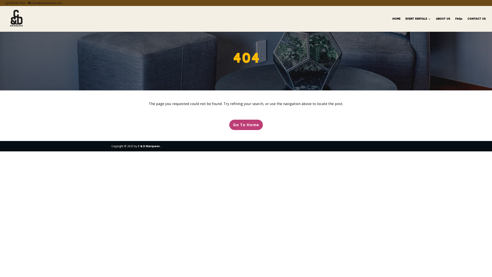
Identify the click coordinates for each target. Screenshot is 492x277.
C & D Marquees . (149, 146)
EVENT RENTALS (416, 19)
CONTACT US (477, 19)
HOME (396, 19)
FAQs (459, 19)
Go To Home (246, 124)
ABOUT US (443, 19)
